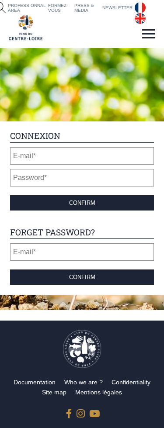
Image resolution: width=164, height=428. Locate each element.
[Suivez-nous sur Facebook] (70, 411)
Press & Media (84, 8)
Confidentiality (131, 382)
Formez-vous (58, 8)
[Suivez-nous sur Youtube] (93, 411)
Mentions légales (98, 392)
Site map (54, 392)
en (139, 17)
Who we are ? (83, 382)
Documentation (35, 382)
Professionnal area (27, 8)
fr (137, 6)
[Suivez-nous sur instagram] (81, 411)
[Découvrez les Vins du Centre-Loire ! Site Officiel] (25, 28)
